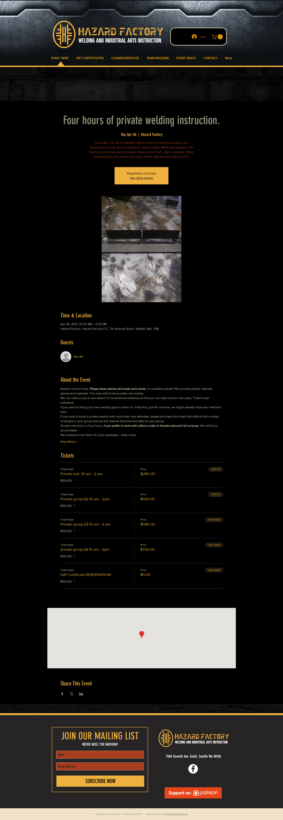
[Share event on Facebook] (62, 693)
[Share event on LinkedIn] (81, 693)
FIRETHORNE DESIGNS (176, 814)
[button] (218, 36)
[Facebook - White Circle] (193, 769)
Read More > (68, 441)
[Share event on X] (72, 693)
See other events (141, 178)
